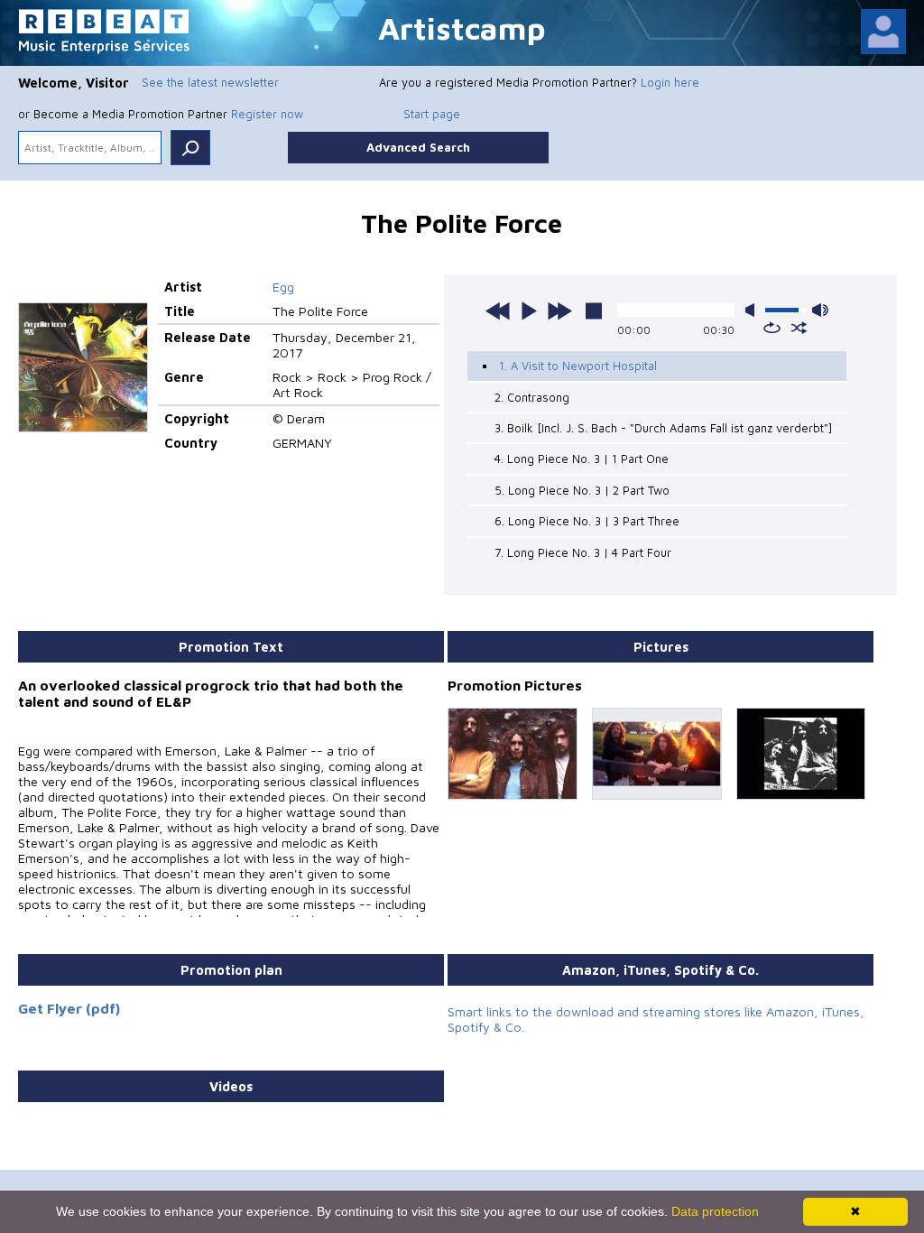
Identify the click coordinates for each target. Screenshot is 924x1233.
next (559, 310)
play (529, 310)
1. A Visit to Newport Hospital (578, 365)
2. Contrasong (531, 397)
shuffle (799, 328)
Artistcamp (462, 27)
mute (753, 310)
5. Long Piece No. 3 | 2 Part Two (582, 490)
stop (593, 310)
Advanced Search (418, 147)
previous (498, 310)
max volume (820, 310)
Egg (283, 286)
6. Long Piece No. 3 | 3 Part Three (586, 521)
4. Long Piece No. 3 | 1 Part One (581, 458)
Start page (431, 114)
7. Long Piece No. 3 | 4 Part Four (582, 552)
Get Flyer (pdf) (69, 1008)
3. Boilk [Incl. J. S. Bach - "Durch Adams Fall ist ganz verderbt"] (663, 428)
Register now (267, 114)
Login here (670, 82)
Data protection (715, 1211)
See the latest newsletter (210, 82)
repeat (772, 328)
